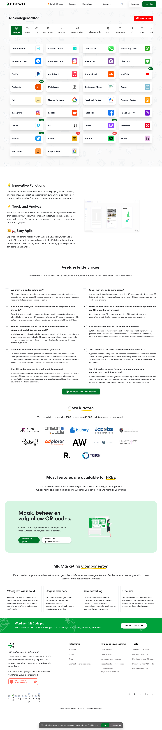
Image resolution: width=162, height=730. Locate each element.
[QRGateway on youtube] (140, 694)
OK (105, 725)
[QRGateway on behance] (146, 694)
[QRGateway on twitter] (135, 694)
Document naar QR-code (143, 664)
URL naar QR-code (140, 654)
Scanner (72, 4)
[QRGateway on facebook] (129, 694)
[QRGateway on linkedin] (152, 694)
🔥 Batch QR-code (55, 4)
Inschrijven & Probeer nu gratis (83, 391)
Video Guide (145, 18)
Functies (72, 650)
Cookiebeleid (106, 650)
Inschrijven (149, 4)
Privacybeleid (106, 654)
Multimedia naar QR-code (143, 659)
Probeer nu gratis (27, 540)
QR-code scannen (140, 669)
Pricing (72, 654)
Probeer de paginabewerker (52, 540)
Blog (71, 659)
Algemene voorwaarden (111, 659)
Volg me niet (116, 725)
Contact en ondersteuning (80, 664)
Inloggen (135, 4)
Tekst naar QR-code (140, 650)
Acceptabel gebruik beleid (112, 664)
